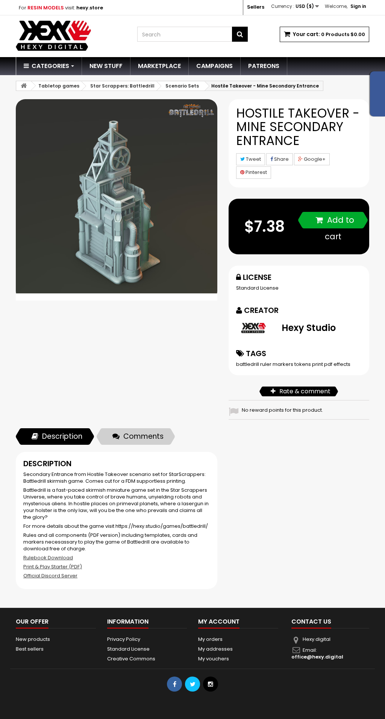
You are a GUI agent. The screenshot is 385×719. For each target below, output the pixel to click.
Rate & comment (304, 391)
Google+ (314, 159)
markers (283, 364)
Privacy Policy (123, 639)
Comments (143, 436)
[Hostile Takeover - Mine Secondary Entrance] (116, 200)
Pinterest (255, 172)
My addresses (215, 649)
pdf (328, 364)
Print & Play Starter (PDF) (52, 566)
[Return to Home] (24, 86)
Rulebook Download (48, 557)
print (318, 364)
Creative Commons (131, 658)
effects (341, 364)
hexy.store (89, 7)
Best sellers (30, 649)
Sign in (358, 6)
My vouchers (213, 658)
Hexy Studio (309, 328)
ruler (266, 364)
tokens (303, 364)
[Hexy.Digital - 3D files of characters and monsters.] (71, 36)
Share (281, 159)
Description (62, 436)
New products (33, 639)
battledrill (248, 364)
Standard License (257, 288)
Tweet (253, 159)
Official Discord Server (50, 575)
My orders (210, 639)
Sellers (255, 7)
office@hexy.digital (317, 656)
